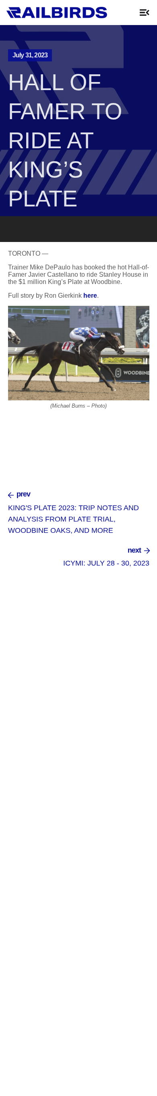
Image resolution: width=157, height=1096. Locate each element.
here (90, 295)
